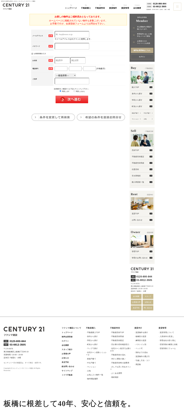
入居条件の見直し (167, 336)
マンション (135, 119)
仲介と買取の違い (118, 359)
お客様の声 (136, 302)
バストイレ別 (141, 344)
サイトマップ (67, 371)
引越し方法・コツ (143, 360)
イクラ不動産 (67, 375)
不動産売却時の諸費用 (120, 363)
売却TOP (135, 150)
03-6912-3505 (159, 6)
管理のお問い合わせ (140, 258)
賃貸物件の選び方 (143, 356)
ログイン (142, 57)
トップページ (67, 332)
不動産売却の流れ (118, 355)
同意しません (80, 91)
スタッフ (148, 296)
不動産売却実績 (138, 163)
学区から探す (137, 100)
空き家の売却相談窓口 (120, 344)
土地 (145, 119)
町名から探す (137, 106)
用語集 (138, 364)
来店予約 (136, 308)
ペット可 (139, 348)
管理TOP (135, 251)
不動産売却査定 (138, 157)
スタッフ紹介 (67, 349)
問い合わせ (148, 308)
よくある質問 (116, 373)
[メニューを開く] (177, 6)
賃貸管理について (167, 332)
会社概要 (136, 296)
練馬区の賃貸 (141, 340)
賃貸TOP (135, 214)
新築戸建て (135, 113)
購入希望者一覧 (138, 182)
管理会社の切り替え (168, 340)
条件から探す (137, 94)
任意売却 (135, 169)
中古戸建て (147, 113)
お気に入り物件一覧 (95, 375)
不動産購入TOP (93, 332)
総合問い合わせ (68, 366)
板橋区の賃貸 (141, 336)
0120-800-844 (159, 4)
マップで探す (92, 348)
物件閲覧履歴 (92, 379)
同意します (65, 91)
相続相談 (114, 377)
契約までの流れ (142, 352)
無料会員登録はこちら (142, 50)
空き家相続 (136, 176)
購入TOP (135, 87)
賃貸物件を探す (142, 332)
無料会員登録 (67, 337)
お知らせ (148, 302)
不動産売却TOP (117, 332)
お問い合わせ (137, 220)
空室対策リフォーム (168, 348)
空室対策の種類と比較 (169, 344)
